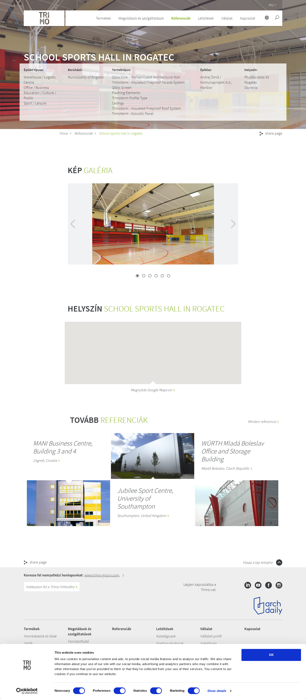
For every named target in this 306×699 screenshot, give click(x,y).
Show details (216, 691)
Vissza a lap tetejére (258, 562)
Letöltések (164, 628)
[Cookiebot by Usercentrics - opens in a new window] (27, 691)
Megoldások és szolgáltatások (79, 631)
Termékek (32, 628)
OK (271, 655)
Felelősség (208, 643)
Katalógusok (165, 636)
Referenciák (180, 18)
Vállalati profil (210, 636)
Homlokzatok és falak (40, 636)
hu (271, 5)
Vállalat (206, 628)
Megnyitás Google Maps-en (152, 389)
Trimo (63, 133)
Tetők (28, 643)
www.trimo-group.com (102, 575)
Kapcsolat (252, 628)
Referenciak (83, 133)
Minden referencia (262, 421)
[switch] (120, 690)
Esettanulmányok (169, 643)
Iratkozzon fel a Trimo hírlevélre (50, 586)
